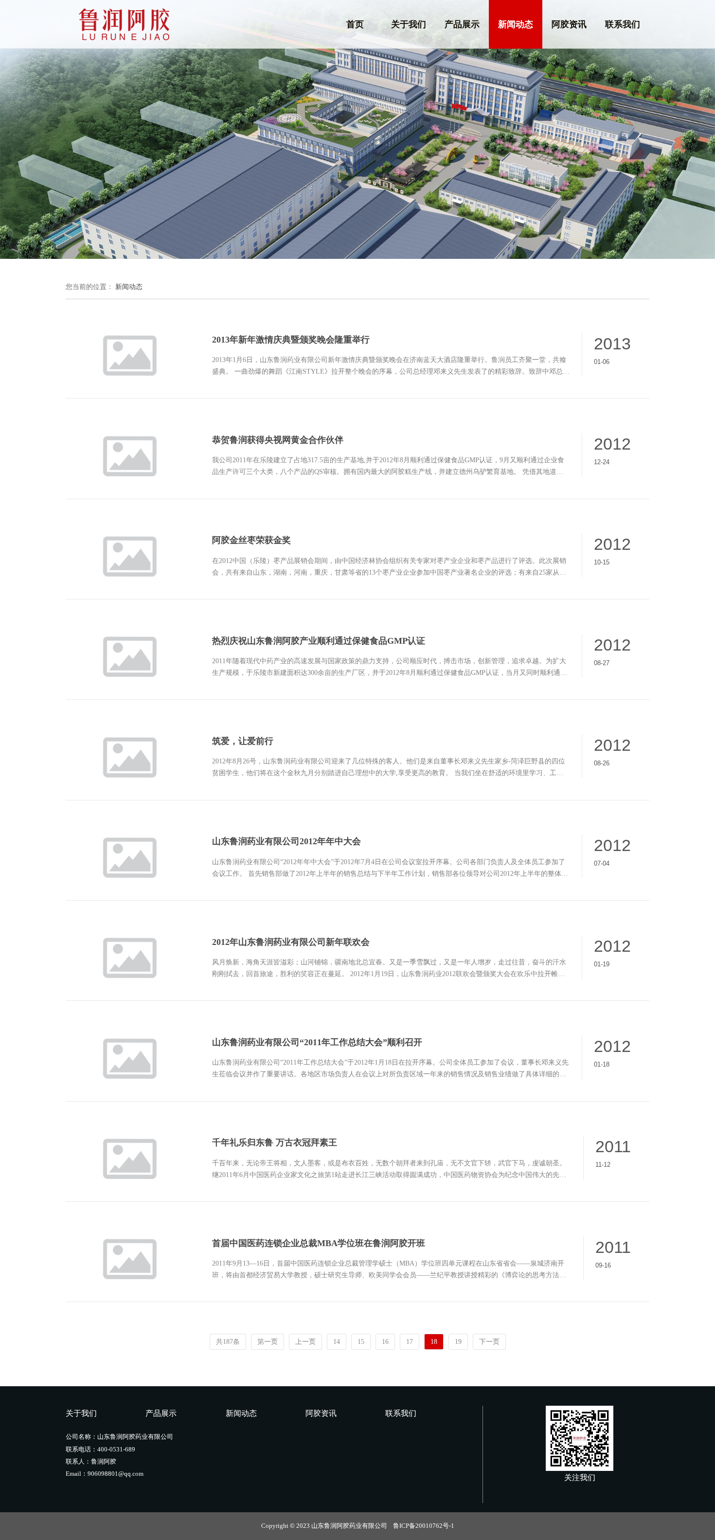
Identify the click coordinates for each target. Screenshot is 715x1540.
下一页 (489, 1341)
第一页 (267, 1341)
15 (361, 1341)
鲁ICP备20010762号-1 (423, 1525)
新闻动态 (515, 24)
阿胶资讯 (569, 24)
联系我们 (622, 24)
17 (409, 1341)
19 (458, 1341)
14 (336, 1341)
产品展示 (462, 24)
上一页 (305, 1341)
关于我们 (408, 24)
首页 (355, 24)
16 (385, 1341)
